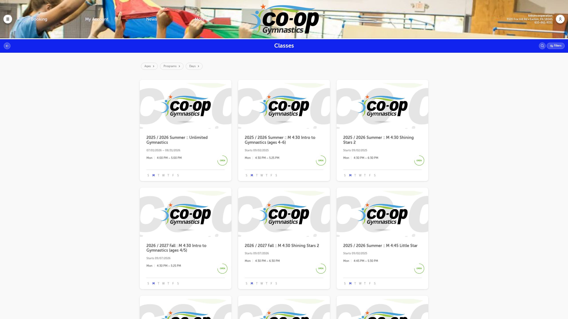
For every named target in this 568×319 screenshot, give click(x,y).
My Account (96, 19)
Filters (557, 45)
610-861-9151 (543, 22)
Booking (39, 19)
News (151, 19)
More (200, 19)
